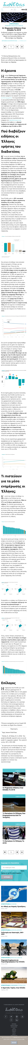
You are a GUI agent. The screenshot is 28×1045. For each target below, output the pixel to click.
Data (14, 1028)
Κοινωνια (8, 25)
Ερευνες (14, 1023)
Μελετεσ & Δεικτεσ (17, 25)
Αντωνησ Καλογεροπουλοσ (9, 40)
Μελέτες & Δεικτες (16, 957)
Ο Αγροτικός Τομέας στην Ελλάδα (13, 988)
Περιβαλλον (21, 985)
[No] (26, 1040)
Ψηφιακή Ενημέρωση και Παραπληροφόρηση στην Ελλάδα (13, 961)
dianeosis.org (16, 1037)
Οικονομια (14, 985)
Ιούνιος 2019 (22, 40)
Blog (14, 1032)
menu (23, 9)
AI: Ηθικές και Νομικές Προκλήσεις (13, 906)
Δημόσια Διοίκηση (16, 930)
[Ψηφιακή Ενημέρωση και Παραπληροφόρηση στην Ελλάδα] (14, 947)
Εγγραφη (7, 877)
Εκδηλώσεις (14, 1026)
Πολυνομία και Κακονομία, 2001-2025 (12, 933)
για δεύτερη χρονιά (6, 98)
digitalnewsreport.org (15, 120)
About (14, 1034)
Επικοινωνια (14, 1035)
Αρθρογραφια (13, 24)
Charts (14, 1031)
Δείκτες (14, 1029)
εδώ (23, 1039)
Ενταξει (14, 1042)
